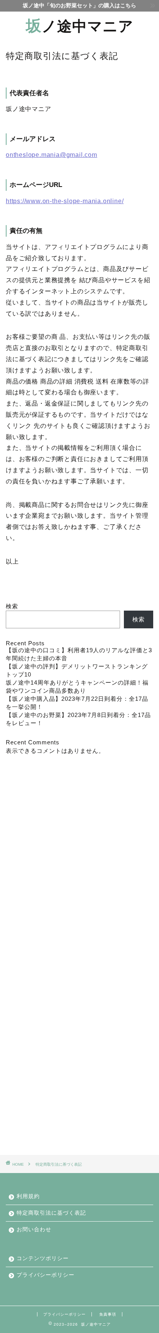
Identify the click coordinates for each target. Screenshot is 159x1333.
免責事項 (107, 1314)
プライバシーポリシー (45, 1275)
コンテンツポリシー (43, 1258)
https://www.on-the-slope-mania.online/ (64, 201)
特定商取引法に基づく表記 (51, 1213)
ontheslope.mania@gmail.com (51, 154)
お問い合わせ (34, 1229)
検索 (12, 606)
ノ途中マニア (80, 26)
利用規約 (28, 1196)
